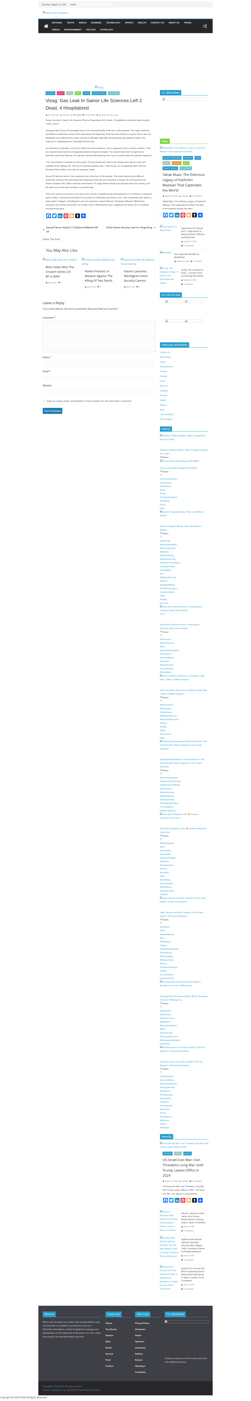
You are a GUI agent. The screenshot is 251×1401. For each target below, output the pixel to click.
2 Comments (197, 196)
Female (163, 376)
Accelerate (140, 1348)
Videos (56, 29)
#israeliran (165, 1109)
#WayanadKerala (168, 810)
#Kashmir (164, 552)
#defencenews (166, 705)
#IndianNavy (165, 712)
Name (47, 357)
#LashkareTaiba (167, 566)
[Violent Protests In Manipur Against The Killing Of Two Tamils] (99, 259)
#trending (164, 872)
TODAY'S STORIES (99, 93)
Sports (129, 22)
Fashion (163, 371)
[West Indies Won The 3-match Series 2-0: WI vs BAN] (60, 259)
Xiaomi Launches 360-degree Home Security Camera (136, 275)
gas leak (102, 115)
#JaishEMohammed (169, 949)
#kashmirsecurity (167, 559)
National (57, 22)
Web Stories (165, 357)
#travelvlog (165, 1044)
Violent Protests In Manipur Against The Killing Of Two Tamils (98, 275)
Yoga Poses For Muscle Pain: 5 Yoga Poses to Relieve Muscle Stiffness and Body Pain (193, 233)
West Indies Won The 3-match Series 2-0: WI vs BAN (60, 271)
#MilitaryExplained (168, 716)
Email (47, 371)
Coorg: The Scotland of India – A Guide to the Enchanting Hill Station (192, 272)
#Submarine (165, 734)
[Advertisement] (125, 55)
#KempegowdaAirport (170, 1040)
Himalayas (140, 1366)
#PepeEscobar (166, 665)
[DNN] (46, 26)
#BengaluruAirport (168, 1025)
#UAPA (163, 971)
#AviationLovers (167, 1018)
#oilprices (164, 1120)
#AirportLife (165, 1011)
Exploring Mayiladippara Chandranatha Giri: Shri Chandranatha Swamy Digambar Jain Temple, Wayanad (182, 763)
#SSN (162, 730)
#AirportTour (165, 1014)
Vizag (116, 115)
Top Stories (111, 1329)
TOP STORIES (114, 93)
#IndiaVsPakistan (168, 858)
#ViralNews (165, 880)
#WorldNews (166, 672)
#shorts (163, 581)
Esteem (138, 1360)
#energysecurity (167, 1087)
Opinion (163, 405)
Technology (113, 22)
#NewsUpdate (166, 956)
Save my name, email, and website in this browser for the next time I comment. (89, 401)
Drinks (163, 362)
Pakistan (164, 894)
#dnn (162, 646)
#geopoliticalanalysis (169, 650)
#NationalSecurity (168, 577)
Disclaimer (140, 1329)
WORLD (83, 22)
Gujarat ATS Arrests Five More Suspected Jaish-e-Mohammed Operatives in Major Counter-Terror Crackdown (193, 1274)
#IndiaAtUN (165, 854)
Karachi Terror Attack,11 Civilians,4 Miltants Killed (72, 229)
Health (142, 22)
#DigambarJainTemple (170, 781)
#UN (162, 876)
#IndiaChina (165, 486)
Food (198, 158)
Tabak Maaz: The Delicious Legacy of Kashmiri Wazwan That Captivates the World (184, 182)
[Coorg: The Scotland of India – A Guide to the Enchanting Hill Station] (169, 277)
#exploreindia (166, 1033)
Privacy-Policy (142, 1323)
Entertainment (72, 29)
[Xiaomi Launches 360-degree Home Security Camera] (138, 259)
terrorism (164, 603)
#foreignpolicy (166, 1095)
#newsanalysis (166, 865)
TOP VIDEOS (166, 419)
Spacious (139, 1341)
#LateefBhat (165, 570)
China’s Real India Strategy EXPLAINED (178, 468)
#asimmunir (165, 639)
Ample (138, 1335)
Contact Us (157, 22)
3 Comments (188, 246)
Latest (69, 93)
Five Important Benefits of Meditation (186, 256)
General (163, 395)
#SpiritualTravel (167, 799)
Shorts (187, 1153)
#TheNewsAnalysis (168, 497)
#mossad (164, 661)
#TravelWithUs (166, 807)
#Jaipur (163, 945)
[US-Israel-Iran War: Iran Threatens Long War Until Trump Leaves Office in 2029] (184, 1145)
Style (162, 410)
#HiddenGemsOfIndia (170, 785)
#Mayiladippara (167, 796)
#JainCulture (166, 788)
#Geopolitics (165, 482)
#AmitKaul (164, 927)
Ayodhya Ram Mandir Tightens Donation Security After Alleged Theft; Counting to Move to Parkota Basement (193, 1245)
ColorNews (140, 1372)
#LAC (162, 490)
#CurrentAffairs (167, 1080)
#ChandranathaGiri (169, 777)
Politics (91, 29)
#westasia (164, 1127)
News (78, 93)
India (162, 508)
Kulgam (163, 599)
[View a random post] (204, 26)
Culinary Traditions (172, 158)
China (162, 504)
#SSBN (163, 727)
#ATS (162, 930)
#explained (165, 1091)
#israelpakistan (167, 657)
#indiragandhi (166, 1105)
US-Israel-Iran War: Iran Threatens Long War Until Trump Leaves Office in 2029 (183, 1167)
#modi (163, 493)
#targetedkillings (167, 585)
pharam (109, 115)
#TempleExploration (169, 803)
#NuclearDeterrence (169, 719)
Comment (49, 317)
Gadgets (164, 390)
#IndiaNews (165, 941)
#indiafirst (164, 1102)
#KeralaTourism (167, 792)
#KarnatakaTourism (169, 1036)
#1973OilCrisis (166, 1076)
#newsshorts (166, 952)
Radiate (139, 1354)
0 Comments (90, 115)
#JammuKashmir (167, 548)
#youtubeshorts (167, 592)
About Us (174, 22)
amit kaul (66, 115)
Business (96, 22)
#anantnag (165, 541)
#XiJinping (164, 501)
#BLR (162, 1029)
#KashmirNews (167, 555)
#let (161, 574)
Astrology (106, 29)
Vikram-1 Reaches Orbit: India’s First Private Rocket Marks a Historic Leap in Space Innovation (193, 1218)
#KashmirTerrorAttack (170, 563)
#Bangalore (165, 1022)
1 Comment (197, 261)
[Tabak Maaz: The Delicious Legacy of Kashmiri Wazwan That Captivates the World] (184, 149)
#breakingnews (167, 643)
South (70, 22)
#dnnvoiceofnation (168, 479)
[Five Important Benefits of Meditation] (166, 258)
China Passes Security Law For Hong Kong (129, 227)
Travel (188, 22)
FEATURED (50, 93)
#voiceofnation (166, 668)
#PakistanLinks (167, 960)
